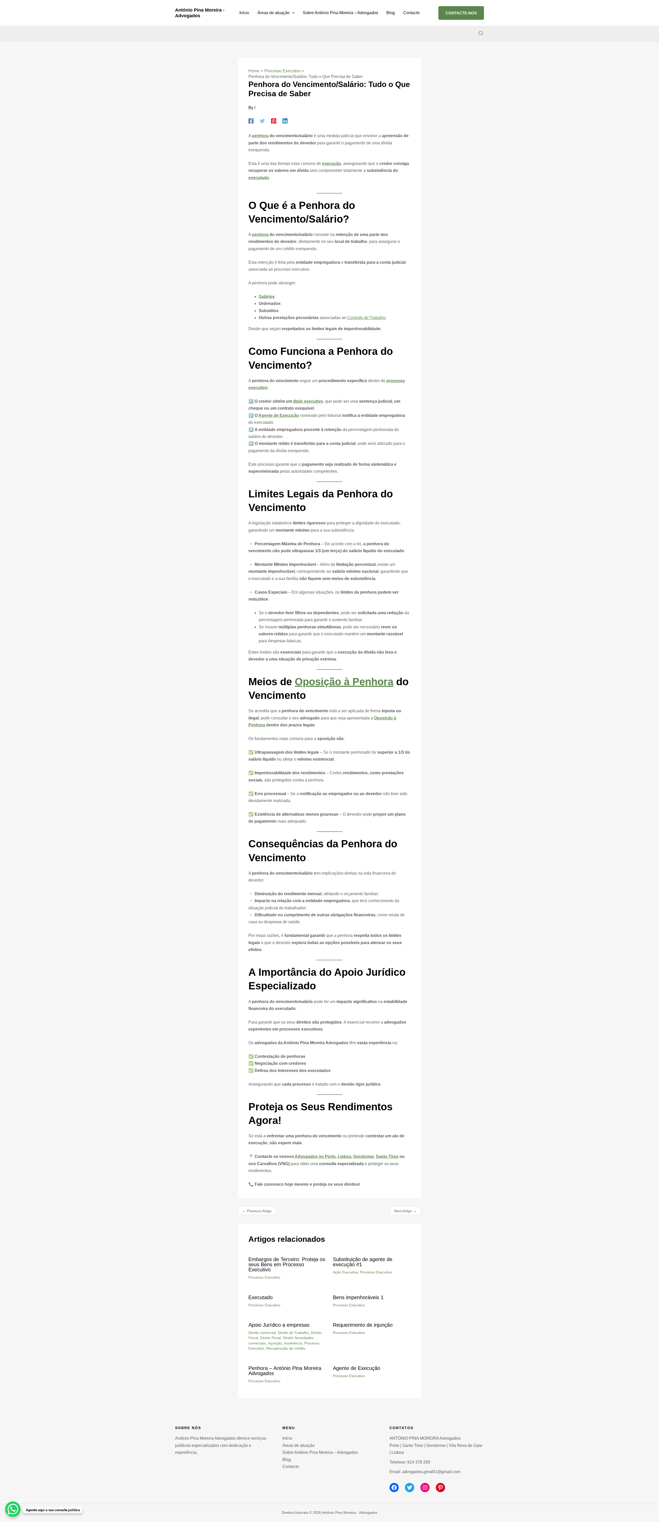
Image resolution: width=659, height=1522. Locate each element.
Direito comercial (262, 1333)
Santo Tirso (387, 1156)
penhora (260, 136)
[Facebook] (251, 121)
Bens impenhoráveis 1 (358, 1297)
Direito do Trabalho (293, 1333)
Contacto (290, 1466)
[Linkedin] (285, 121)
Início (287, 1438)
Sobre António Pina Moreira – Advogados (320, 1452)
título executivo (308, 401)
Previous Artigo (257, 1211)
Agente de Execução (278, 415)
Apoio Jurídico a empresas (278, 1325)
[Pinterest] (273, 121)
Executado (260, 1297)
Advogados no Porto (315, 1156)
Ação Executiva (345, 1272)
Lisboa (344, 1156)
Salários (267, 296)
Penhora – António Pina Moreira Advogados (284, 1370)
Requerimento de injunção (363, 1325)
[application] (292, 13)
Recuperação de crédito (285, 1348)
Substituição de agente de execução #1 (362, 1261)
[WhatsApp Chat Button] (13, 1509)
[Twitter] (262, 121)
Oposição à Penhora (344, 681)
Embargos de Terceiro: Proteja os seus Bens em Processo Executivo (286, 1264)
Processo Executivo (264, 1277)
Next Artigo (405, 1211)
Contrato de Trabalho (366, 317)
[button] (461, 13)
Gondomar (363, 1156)
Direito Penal (270, 1338)
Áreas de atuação (298, 1445)
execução (331, 163)
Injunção (275, 1343)
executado (258, 177)
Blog (286, 1459)
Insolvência (293, 1343)
